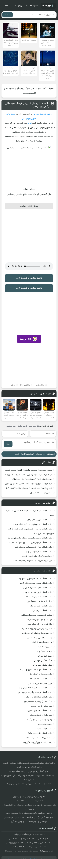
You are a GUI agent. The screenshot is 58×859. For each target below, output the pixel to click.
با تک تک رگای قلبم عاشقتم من (38, 701)
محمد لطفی (24, 483)
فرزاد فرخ (48, 483)
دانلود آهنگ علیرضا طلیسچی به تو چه (35, 578)
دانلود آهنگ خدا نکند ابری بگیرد (38, 697)
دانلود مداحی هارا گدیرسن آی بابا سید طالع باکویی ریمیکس (27, 105)
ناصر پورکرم (47, 488)
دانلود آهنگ (32, 5)
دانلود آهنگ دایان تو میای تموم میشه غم (33, 547)
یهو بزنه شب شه (45, 724)
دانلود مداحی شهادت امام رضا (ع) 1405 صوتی (29, 838)
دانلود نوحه (39, 385)
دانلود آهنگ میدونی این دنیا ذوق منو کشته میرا (31, 542)
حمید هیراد (20, 474)
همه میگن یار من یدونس (41, 706)
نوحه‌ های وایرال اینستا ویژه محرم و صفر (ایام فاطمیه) (29, 851)
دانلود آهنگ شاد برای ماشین (40, 710)
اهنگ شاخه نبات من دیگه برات (38, 601)
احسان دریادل (36, 492)
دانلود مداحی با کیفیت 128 (29, 278)
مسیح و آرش (11, 483)
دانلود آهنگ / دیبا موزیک (41, 606)
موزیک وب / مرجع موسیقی (39, 683)
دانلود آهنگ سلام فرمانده (41, 678)
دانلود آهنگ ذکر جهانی (42, 610)
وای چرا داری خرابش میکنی (40, 715)
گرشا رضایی (32, 474)
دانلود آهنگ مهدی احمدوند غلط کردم (36, 583)
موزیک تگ (49, 88)
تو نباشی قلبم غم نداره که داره (39, 737)
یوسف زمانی (22, 488)
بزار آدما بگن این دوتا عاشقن (40, 637)
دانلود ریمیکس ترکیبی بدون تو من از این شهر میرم (29, 813)
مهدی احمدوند (45, 470)
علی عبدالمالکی (17, 479)
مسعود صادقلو (30, 470)
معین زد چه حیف (44, 646)
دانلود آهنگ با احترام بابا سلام (39, 596)
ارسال (8, 444)
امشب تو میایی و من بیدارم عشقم (36, 615)
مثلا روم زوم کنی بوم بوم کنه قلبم (37, 628)
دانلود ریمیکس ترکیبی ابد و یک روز (29, 796)
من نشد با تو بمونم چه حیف (39, 619)
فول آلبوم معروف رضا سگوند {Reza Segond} (32, 560)
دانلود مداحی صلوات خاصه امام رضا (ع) (29, 846)
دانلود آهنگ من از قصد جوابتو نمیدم (36, 669)
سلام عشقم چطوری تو (42, 665)
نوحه (7, 5)
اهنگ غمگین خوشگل (43, 660)
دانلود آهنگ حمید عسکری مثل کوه (37, 587)
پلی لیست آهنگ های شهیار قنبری (37, 556)
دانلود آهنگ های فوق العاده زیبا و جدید (35, 687)
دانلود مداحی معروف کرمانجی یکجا (29, 834)
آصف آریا (10, 488)
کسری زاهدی (37, 483)
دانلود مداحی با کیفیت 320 (29, 288)
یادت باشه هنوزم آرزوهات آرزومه (37, 742)
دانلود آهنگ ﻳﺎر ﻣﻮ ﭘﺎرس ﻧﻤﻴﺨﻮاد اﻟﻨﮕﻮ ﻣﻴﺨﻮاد (32, 524)
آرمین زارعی (31, 479)
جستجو (7, 14)
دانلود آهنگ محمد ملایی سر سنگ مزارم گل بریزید (30, 538)
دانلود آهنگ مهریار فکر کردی (39, 519)
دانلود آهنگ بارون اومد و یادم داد (37, 592)
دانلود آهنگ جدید (44, 728)
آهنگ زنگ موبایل (44, 656)
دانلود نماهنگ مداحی (42, 114)
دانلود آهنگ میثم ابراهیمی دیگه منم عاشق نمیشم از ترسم (29, 763)
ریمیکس (18, 5)
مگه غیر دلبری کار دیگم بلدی (39, 624)
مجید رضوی (10, 470)
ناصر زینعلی (35, 488)
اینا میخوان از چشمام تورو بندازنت (37, 633)
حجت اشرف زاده (45, 479)
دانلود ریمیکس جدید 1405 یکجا (29, 800)
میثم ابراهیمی (46, 474)
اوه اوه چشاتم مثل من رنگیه (39, 719)
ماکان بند (9, 474)
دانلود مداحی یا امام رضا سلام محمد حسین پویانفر (29, 842)
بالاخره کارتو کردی (44, 651)
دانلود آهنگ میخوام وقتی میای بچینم (35, 692)
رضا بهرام (48, 492)
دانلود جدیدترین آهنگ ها (41, 674)
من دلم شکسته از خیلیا (42, 642)
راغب (20, 470)
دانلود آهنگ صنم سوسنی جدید (38, 551)
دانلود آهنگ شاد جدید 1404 (40, 733)
